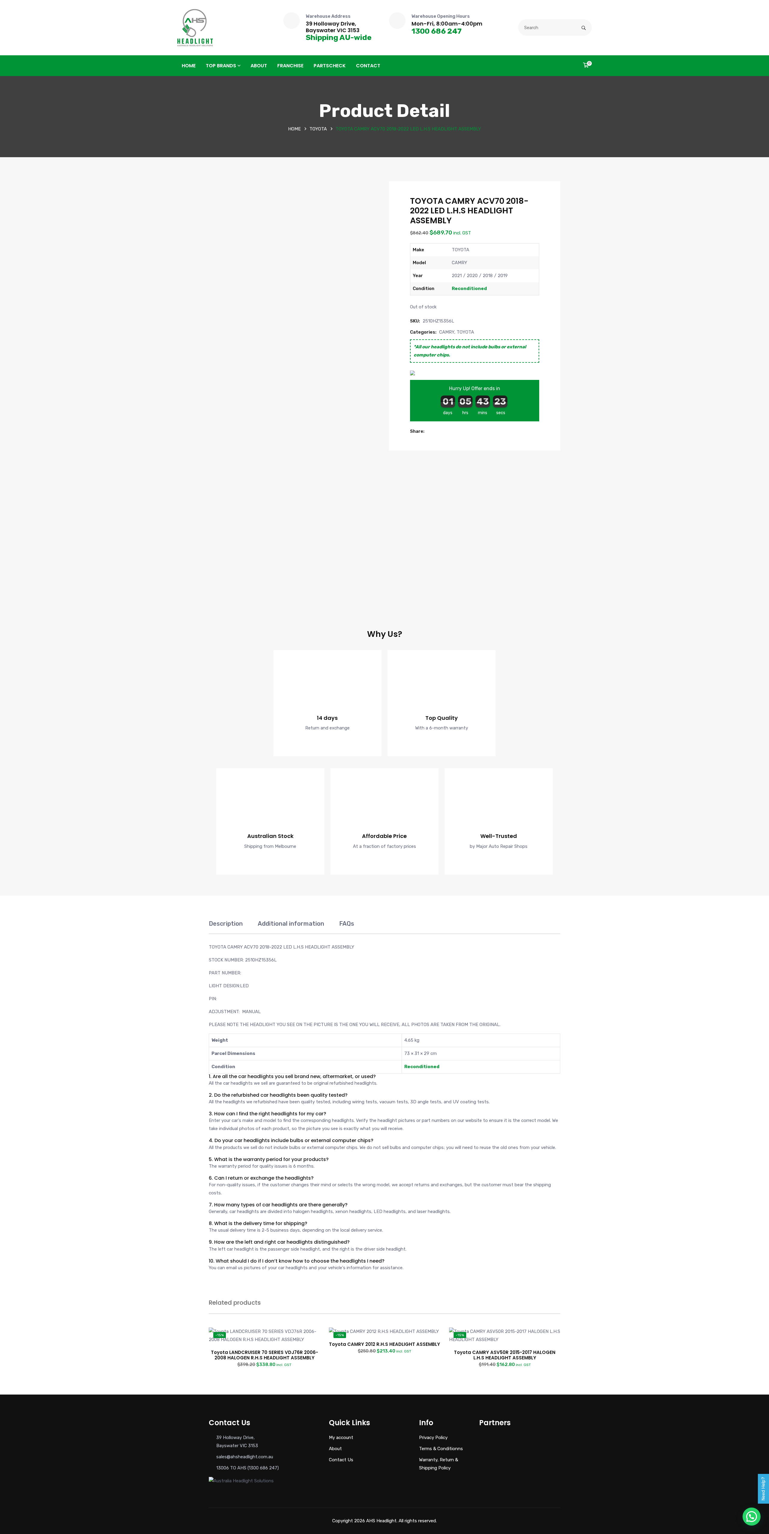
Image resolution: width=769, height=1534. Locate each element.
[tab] (226, 927)
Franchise (290, 65)
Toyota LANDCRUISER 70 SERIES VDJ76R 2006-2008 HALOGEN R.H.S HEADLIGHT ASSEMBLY (264, 1355)
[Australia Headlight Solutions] (195, 27)
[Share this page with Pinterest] (442, 431)
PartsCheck (330, 65)
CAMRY (446, 332)
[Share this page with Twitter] (436, 431)
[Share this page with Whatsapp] (449, 431)
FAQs (346, 923)
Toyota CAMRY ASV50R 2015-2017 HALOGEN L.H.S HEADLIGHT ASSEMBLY (504, 1355)
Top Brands (221, 65)
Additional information (291, 923)
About (259, 65)
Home (189, 65)
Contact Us (341, 1459)
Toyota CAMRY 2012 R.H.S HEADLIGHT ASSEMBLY (384, 1344)
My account (341, 1437)
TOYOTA (318, 129)
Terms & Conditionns (441, 1448)
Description (226, 923)
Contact (368, 65)
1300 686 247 (437, 31)
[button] (429, 431)
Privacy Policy (433, 1437)
